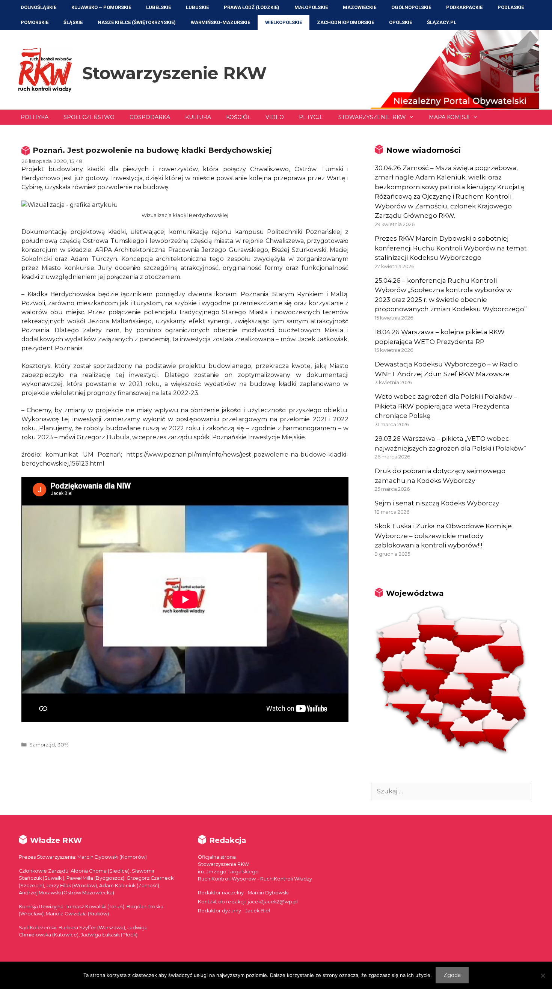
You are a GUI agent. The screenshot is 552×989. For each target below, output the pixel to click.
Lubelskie (158, 7)
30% (63, 745)
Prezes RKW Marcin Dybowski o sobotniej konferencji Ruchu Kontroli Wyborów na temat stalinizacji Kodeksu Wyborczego (451, 248)
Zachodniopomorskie (345, 22)
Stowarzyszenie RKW (174, 73)
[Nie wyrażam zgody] (542, 975)
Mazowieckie (359, 7)
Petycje (311, 117)
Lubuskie (197, 7)
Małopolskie (311, 7)
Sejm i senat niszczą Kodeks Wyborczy (437, 503)
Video (274, 117)
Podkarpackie (464, 7)
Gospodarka (150, 117)
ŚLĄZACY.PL (441, 22)
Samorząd (42, 745)
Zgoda (452, 975)
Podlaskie (511, 7)
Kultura (198, 117)
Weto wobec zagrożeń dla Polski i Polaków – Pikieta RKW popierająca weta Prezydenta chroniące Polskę (446, 406)
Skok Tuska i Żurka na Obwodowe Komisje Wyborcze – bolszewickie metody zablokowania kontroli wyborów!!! (443, 535)
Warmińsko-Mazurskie (220, 22)
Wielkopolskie (283, 22)
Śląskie (73, 22)
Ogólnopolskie (411, 7)
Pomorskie (34, 22)
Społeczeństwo (89, 117)
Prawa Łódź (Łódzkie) (251, 7)
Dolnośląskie (38, 7)
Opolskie (400, 22)
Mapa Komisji (449, 117)
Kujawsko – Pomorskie (101, 7)
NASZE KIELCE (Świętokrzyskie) (137, 22)
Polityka (34, 117)
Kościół (238, 117)
